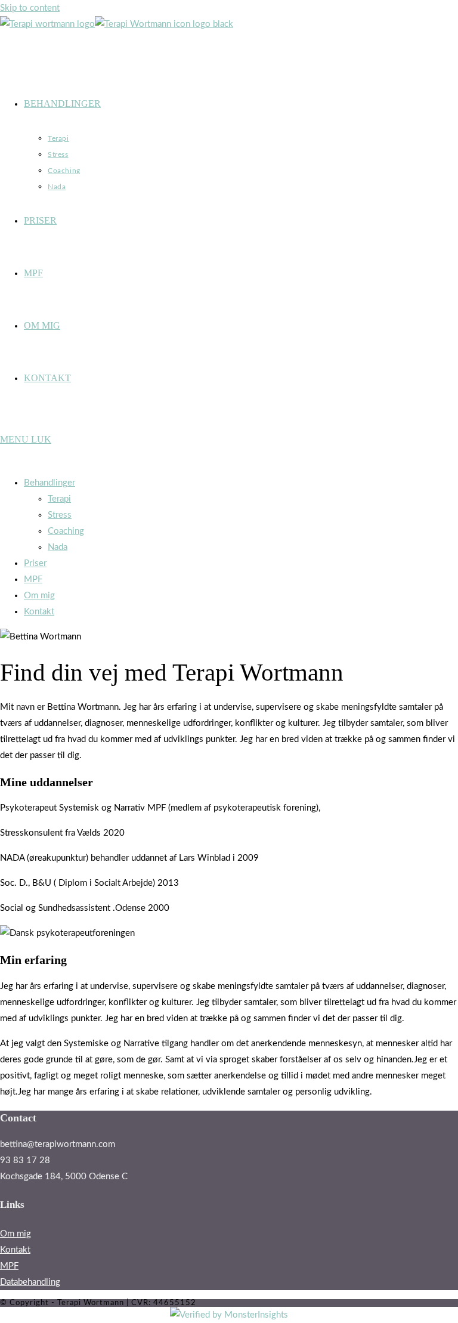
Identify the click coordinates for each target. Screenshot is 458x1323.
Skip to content (30, 8)
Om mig (39, 595)
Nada (57, 547)
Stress (60, 515)
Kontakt (39, 611)
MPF (33, 579)
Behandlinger (49, 482)
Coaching (66, 531)
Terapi (59, 498)
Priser (35, 563)
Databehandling (30, 1282)
